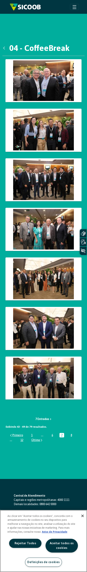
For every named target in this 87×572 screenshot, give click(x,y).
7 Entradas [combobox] (42, 419)
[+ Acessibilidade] (83, 251)
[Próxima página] (37, 440)
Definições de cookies (43, 562)
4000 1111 (63, 499)
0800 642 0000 (47, 504)
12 (22, 440)
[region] (43, 541)
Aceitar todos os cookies (62, 546)
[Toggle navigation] (74, 7)
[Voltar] (5, 48)
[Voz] (83, 242)
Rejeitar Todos (25, 543)
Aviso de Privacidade (54, 531)
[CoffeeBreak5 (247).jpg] (43, 328)
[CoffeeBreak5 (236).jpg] (43, 130)
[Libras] (83, 233)
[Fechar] (82, 515)
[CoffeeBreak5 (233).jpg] (43, 80)
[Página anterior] (16, 435)
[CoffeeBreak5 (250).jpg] (43, 378)
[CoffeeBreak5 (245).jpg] (43, 279)
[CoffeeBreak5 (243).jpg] (43, 229)
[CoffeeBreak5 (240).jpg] (43, 179)
